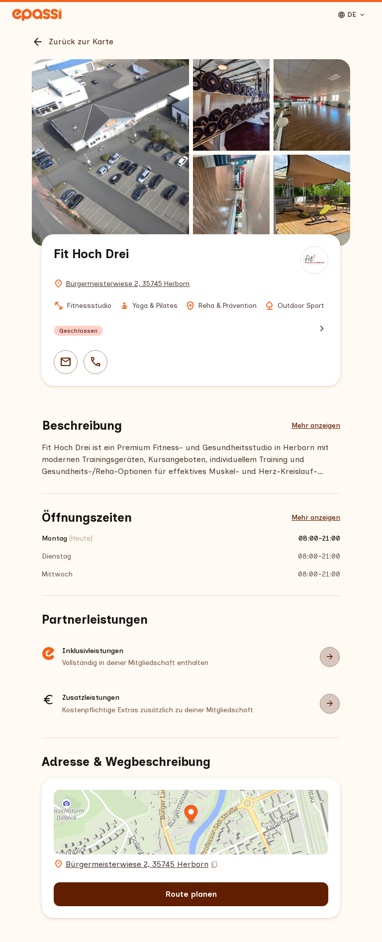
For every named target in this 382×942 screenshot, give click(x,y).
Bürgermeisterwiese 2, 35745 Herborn (128, 284)
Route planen (191, 894)
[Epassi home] (37, 15)
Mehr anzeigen (315, 425)
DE (351, 15)
